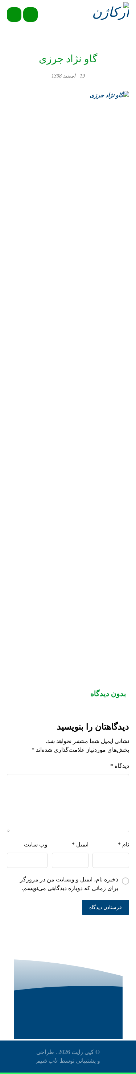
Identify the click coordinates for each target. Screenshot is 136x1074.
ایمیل (80, 844)
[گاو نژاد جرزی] (68, 364)
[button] (14, 14)
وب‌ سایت (36, 844)
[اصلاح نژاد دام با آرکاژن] (109, 13)
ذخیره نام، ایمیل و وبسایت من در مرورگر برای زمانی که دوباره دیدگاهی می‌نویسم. (69, 883)
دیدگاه (119, 766)
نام (123, 844)
